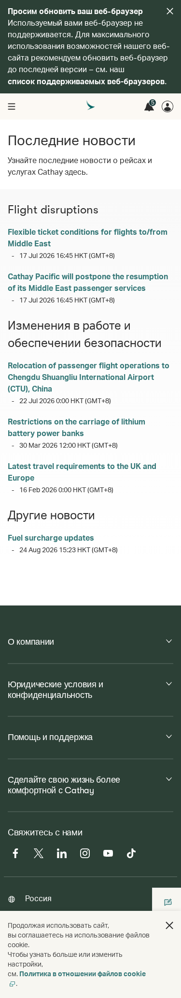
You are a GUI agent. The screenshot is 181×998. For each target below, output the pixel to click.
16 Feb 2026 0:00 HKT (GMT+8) (66, 489)
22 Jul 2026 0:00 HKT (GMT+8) (65, 400)
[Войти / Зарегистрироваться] (167, 106)
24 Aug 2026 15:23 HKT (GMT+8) (68, 549)
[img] (170, 11)
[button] (169, 925)
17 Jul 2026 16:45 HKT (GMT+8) (67, 255)
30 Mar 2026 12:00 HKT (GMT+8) (68, 445)
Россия (38, 898)
